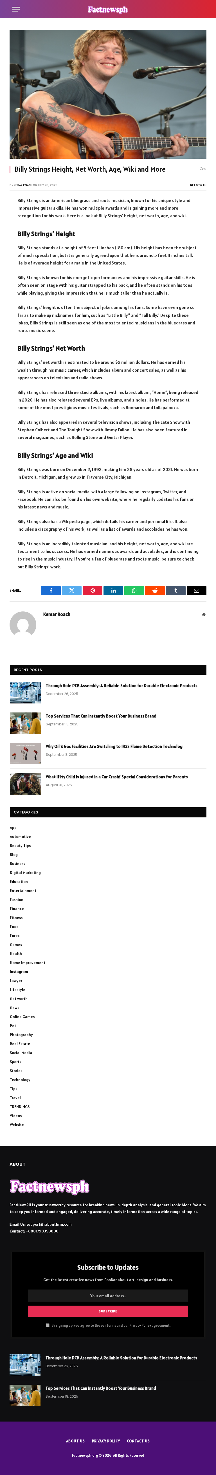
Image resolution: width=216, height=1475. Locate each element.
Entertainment (23, 890)
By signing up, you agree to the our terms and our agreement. (110, 1325)
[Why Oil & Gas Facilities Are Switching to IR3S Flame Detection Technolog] (25, 753)
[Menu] (16, 9)
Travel (15, 1097)
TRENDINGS (20, 1106)
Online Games (22, 1016)
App (13, 827)
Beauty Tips (20, 845)
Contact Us (138, 1441)
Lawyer (16, 980)
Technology (20, 1079)
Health (16, 953)
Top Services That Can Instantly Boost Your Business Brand (101, 716)
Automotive (20, 836)
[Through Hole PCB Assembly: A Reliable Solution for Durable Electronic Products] (25, 692)
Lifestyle (17, 989)
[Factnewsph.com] (108, 9)
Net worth (198, 185)
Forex (15, 935)
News (14, 1007)
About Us (75, 1441)
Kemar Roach (23, 185)
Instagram (19, 971)
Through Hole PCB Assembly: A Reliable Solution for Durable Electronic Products (121, 685)
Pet (13, 1025)
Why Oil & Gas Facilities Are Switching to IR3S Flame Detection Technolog (114, 746)
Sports (15, 1061)
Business (17, 863)
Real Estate (20, 1043)
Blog (14, 854)
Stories (16, 1070)
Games (16, 944)
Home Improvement (27, 962)
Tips (13, 1088)
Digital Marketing (25, 872)
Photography (21, 1034)
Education (19, 881)
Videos (16, 1115)
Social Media (21, 1052)
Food (14, 926)
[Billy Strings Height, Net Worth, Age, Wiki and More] (108, 94)
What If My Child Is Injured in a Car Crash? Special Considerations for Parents (117, 776)
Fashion (16, 899)
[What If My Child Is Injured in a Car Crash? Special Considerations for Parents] (25, 784)
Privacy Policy (140, 1325)
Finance (17, 908)
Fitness (16, 917)
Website (17, 1124)
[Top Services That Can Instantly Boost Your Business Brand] (25, 723)
